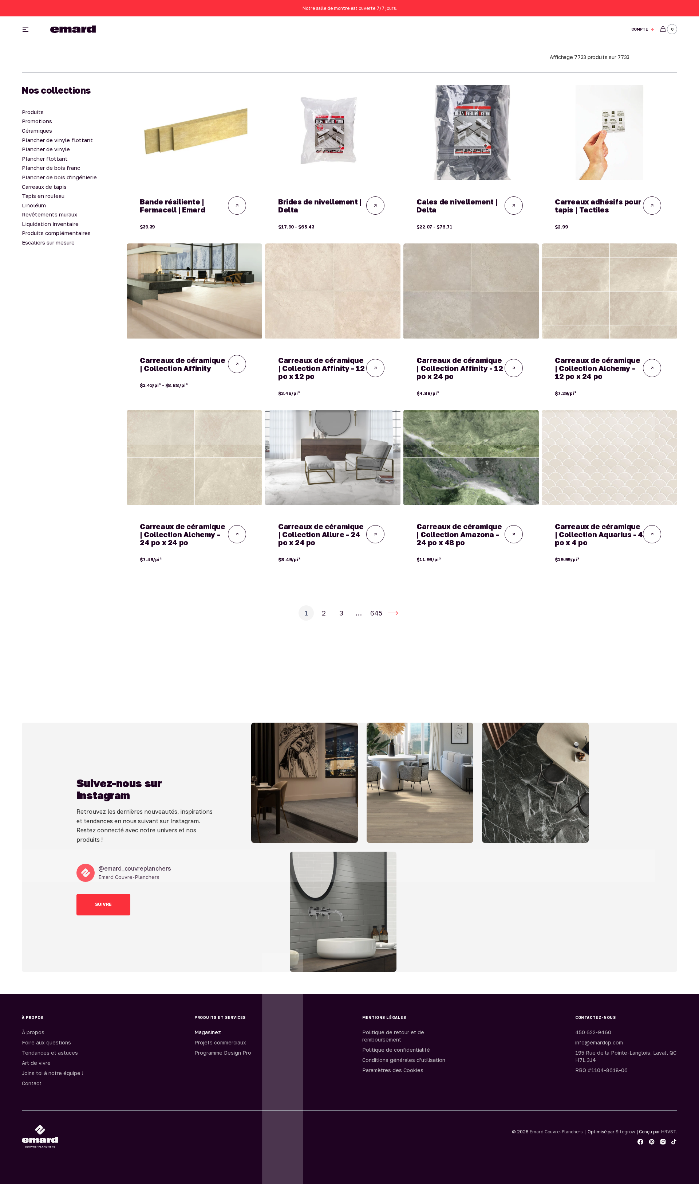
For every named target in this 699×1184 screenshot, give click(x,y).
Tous (434, 29)
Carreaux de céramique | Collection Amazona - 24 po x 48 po (459, 534)
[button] (643, 29)
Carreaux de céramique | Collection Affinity (182, 364)
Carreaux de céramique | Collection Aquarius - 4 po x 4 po (599, 534)
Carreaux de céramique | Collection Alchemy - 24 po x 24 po (182, 534)
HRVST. (669, 1131)
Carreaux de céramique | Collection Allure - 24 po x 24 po (321, 534)
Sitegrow (625, 1131)
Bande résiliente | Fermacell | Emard (172, 205)
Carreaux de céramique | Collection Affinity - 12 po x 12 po (321, 368)
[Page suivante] (393, 613)
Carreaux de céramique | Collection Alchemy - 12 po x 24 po (597, 368)
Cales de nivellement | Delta (457, 205)
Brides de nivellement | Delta (320, 205)
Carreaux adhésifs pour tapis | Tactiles (598, 205)
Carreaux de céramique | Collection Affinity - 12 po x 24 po (459, 368)
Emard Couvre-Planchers (556, 1131)
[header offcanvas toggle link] (28, 29)
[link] (194, 132)
